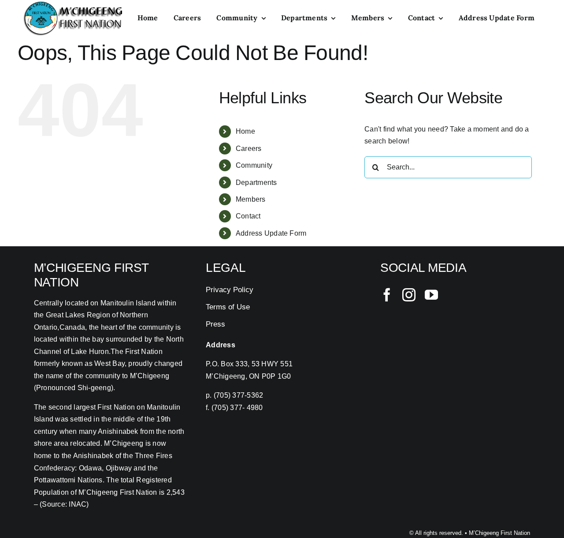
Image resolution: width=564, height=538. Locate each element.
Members (251, 199)
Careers (249, 148)
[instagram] (409, 294)
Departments (256, 182)
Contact (248, 216)
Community (254, 165)
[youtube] (431, 294)
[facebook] (386, 294)
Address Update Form (271, 233)
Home (245, 131)
